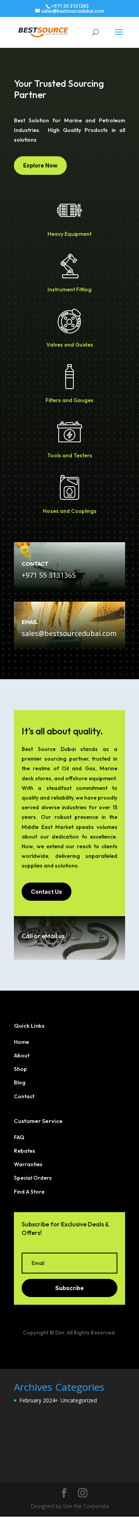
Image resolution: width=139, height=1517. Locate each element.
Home (21, 1041)
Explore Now (40, 165)
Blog (19, 1082)
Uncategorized (79, 1400)
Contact (24, 1096)
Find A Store (29, 1191)
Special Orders (33, 1177)
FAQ (19, 1137)
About (21, 1055)
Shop (20, 1068)
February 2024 (37, 1400)
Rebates (24, 1150)
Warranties (28, 1164)
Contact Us (46, 891)
